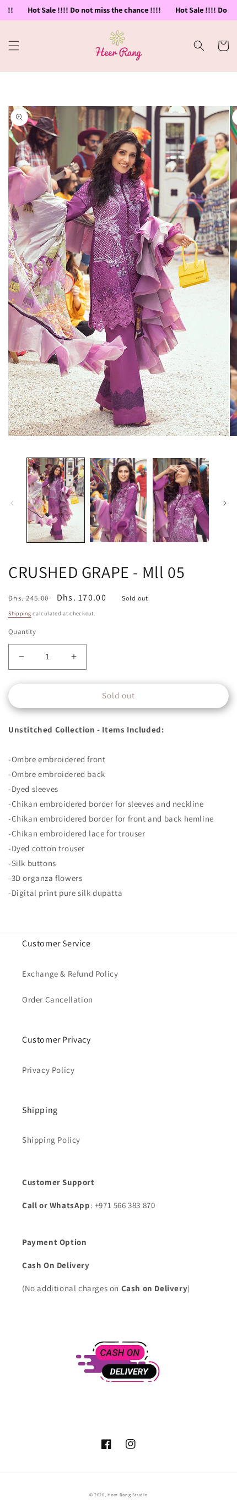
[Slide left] (12, 503)
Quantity (22, 631)
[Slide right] (225, 503)
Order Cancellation (57, 999)
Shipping (19, 613)
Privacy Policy (48, 1070)
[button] (14, 46)
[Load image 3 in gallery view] (180, 500)
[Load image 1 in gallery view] (55, 500)
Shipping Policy (51, 1139)
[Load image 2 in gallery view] (118, 500)
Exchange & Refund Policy (70, 973)
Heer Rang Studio (127, 1494)
